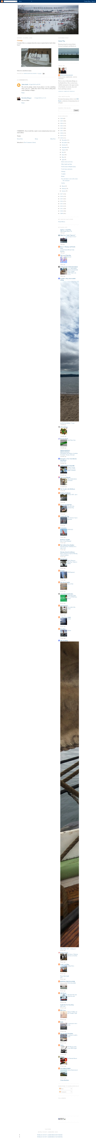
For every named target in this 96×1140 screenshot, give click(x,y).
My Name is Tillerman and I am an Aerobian (73, 954)
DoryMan (62, 629)
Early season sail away (67, 162)
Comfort (63, 174)
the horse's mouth (65, 539)
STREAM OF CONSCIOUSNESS (69, 267)
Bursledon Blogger (27, 98)
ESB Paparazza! (71, 572)
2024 (61, 123)
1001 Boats (63, 993)
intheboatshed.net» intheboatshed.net (65, 451)
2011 (61, 208)
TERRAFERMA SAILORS (67, 465)
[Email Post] (43, 73)
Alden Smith (25, 84)
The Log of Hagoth (65, 477)
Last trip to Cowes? (72, 236)
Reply (23, 92)
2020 (61, 133)
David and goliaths (72, 983)
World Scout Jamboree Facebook (50, 1137)
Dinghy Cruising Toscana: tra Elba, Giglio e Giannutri (72, 468)
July (63, 152)
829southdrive (64, 427)
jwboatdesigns (64, 605)
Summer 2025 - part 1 (72, 494)
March (63, 186)
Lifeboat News (71, 966)
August (64, 150)
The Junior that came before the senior (72, 995)
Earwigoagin (63, 559)
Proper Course (64, 952)
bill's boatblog (64, 640)
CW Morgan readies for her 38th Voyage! (72, 1047)
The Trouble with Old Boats (67, 489)
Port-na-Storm (64, 438)
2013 (61, 203)
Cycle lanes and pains (66, 169)
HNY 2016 (62, 1006)
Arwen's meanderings (66, 504)
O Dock (62, 1057)
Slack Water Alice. (72, 440)
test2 (61, 977)
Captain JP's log (64, 516)
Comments (63, 1092)
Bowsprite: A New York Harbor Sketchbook (68, 459)
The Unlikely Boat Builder (67, 545)
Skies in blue (70, 584)
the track (69, 257)
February (64, 188)
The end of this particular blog (71, 506)
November (64, 142)
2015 (61, 199)
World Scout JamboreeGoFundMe (50, 1135)
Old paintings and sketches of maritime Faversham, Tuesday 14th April (69, 454)
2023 (61, 126)
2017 (61, 194)
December (64, 140)
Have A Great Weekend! (65, 541)
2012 (61, 206)
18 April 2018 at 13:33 (40, 98)
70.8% (62, 1045)
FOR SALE (70, 529)
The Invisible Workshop (66, 1033)
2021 (61, 130)
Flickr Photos (61, 221)
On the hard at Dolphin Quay (68, 166)
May (63, 157)
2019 (61, 135)
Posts (62, 1089)
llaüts (61, 1022)
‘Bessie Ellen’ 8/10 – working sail (67, 948)
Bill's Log (63, 1010)
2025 (61, 121)
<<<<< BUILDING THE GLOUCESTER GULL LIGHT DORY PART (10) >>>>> (73, 271)
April (63, 159)
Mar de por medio (65, 582)
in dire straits (63, 461)
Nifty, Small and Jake (66, 164)
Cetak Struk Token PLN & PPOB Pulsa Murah (72, 597)
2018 (61, 138)
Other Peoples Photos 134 (66, 231)
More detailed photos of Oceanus (72, 479)
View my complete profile (66, 91)
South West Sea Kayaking (67, 1005)
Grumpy (63, 171)
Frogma (62, 570)
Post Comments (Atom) (30, 142)
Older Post (53, 139)
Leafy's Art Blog (64, 964)
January (64, 191)
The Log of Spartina (65, 255)
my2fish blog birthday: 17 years (67, 423)
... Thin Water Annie (65, 617)
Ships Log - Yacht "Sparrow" (68, 235)
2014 (61, 201)
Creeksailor (63, 528)
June (63, 154)
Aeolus (63, 183)
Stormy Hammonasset (73, 1070)
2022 (61, 128)
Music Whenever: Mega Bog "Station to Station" (72, 562)
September (64, 147)
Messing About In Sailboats (67, 552)
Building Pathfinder (65, 493)
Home (36, 139)
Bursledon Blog (48, 7)
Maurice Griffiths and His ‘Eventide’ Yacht (72, 1012)
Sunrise (69, 618)
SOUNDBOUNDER (65, 1068)
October (64, 145)
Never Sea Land (64, 976)
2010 (61, 211)
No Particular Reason (72, 1058)
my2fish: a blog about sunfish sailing (67, 279)
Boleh (62, 176)
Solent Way (61, 41)
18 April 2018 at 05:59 (34, 84)
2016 (61, 196)
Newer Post (20, 139)
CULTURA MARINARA (66, 594)
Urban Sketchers (64, 1080)
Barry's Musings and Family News (67, 247)
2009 (61, 213)
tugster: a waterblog (65, 230)
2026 (61, 118)
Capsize (69, 630)
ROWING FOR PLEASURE (67, 981)
